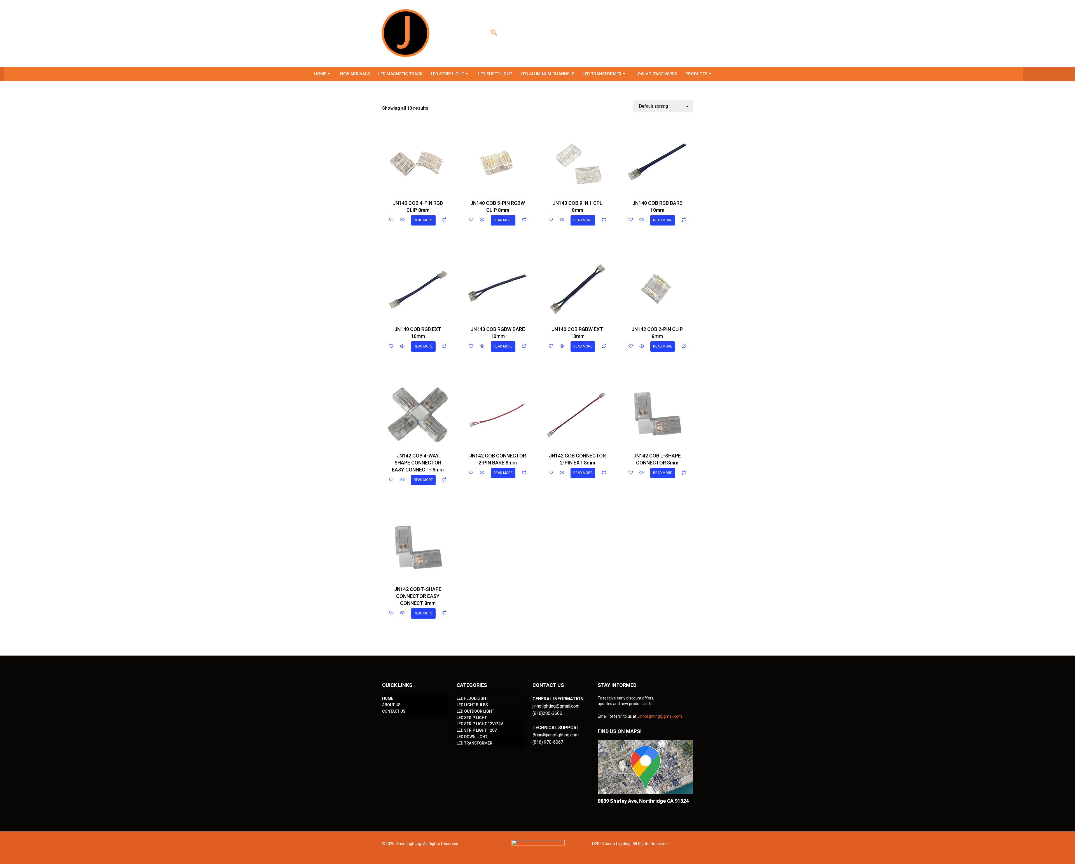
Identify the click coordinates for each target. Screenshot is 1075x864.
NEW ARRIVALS (355, 73)
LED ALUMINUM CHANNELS (547, 73)
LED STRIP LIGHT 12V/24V (480, 724)
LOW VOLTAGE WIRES (656, 73)
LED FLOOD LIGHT (472, 698)
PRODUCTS (696, 73)
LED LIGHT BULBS (472, 705)
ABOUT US (391, 705)
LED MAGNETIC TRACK (400, 73)
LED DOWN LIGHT (472, 736)
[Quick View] (402, 220)
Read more (423, 220)
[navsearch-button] (494, 33)
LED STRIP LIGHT (447, 73)
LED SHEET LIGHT (495, 73)
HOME (320, 73)
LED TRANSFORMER (602, 73)
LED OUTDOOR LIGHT (475, 711)
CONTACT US (393, 711)
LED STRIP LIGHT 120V (477, 730)
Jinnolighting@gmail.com (659, 716)
